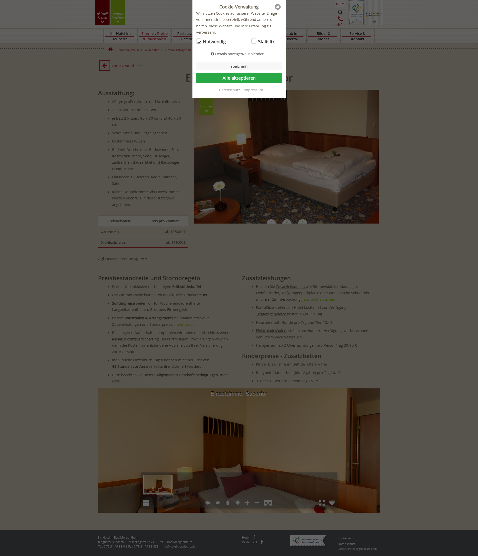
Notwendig (214, 41)
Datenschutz (229, 89)
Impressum (253, 89)
